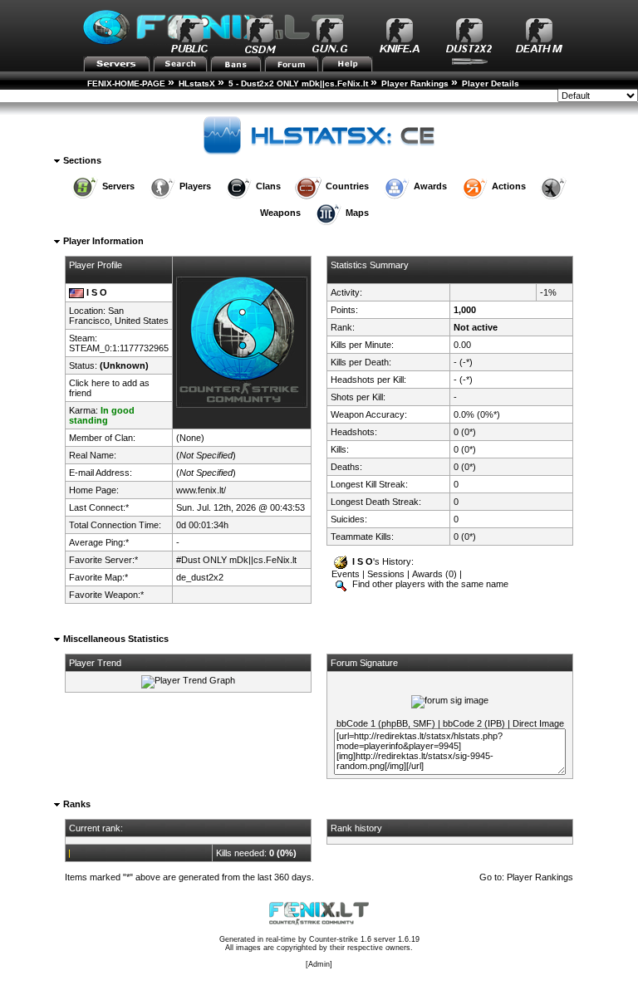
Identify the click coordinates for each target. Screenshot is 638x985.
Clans (268, 186)
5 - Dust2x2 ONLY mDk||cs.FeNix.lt (298, 83)
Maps (357, 213)
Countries (347, 186)
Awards (430, 186)
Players (195, 186)
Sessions (386, 574)
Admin (319, 964)
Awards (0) (434, 574)
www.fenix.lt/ (201, 490)
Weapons (280, 213)
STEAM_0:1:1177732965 (119, 348)
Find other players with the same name (429, 584)
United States (142, 321)
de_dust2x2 (199, 577)
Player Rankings (415, 83)
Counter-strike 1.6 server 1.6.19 (364, 939)
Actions (509, 186)
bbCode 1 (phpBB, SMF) (385, 723)
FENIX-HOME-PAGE (126, 83)
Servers (118, 186)
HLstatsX (197, 83)
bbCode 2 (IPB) (474, 723)
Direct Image (538, 723)
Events (345, 574)
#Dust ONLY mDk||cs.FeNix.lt (236, 560)
